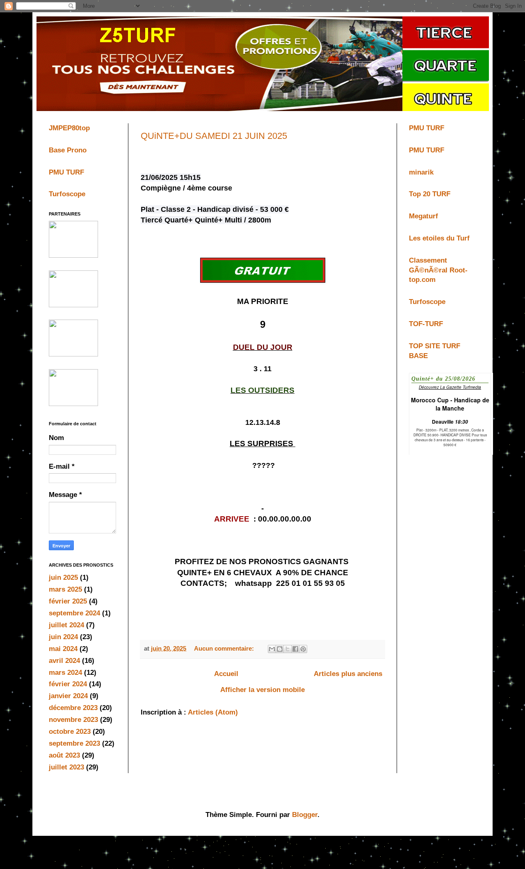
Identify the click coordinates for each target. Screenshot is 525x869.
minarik (421, 172)
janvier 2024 (68, 696)
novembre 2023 (73, 720)
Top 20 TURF (429, 194)
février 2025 (68, 601)
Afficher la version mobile (262, 690)
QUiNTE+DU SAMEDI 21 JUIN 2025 (214, 136)
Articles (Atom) (213, 712)
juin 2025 (63, 577)
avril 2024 (64, 661)
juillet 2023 (66, 767)
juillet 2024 (66, 625)
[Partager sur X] (287, 649)
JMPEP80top (69, 128)
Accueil (226, 674)
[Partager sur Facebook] (295, 649)
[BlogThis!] (280, 649)
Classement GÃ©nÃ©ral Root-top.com (438, 270)
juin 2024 (63, 637)
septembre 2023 (74, 743)
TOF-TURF (426, 324)
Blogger (304, 815)
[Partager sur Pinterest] (303, 649)
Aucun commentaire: (225, 648)
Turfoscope (67, 194)
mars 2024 (65, 672)
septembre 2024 (74, 613)
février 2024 (68, 684)
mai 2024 (63, 649)
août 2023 (64, 755)
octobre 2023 (70, 731)
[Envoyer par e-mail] (272, 649)
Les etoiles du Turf (439, 238)
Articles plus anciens (348, 674)
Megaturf (423, 216)
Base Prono (68, 150)
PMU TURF (66, 172)
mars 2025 (65, 589)
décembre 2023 (73, 708)
